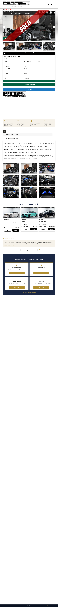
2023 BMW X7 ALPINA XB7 (42, 220)
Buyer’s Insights (47, 250)
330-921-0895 (17, 227)
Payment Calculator (30, 53)
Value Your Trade (41, 273)
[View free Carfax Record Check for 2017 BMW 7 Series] (15, 94)
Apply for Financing (17, 273)
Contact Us (16, 287)
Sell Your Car (41, 287)
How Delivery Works (30, 250)
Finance (48, 605)
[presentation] (54, 27)
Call (9, 605)
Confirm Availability (29, 81)
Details (15, 230)
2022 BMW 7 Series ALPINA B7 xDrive (10, 220)
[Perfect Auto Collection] (17, 4)
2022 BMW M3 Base (24, 220)
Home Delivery (7, 53)
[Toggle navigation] (54, 2)
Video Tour (29, 605)
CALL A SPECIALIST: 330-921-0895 (29, 84)
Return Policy (12, 250)
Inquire (7, 230)
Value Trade (52, 53)
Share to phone (7, 227)
